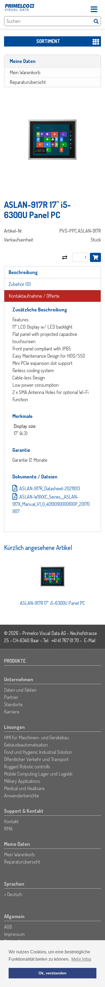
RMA (8, 829)
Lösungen (14, 727)
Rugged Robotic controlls (27, 766)
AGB (8, 927)
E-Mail (89, 640)
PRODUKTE (15, 661)
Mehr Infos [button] (81, 959)
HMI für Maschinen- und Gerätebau (36, 737)
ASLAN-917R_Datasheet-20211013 (49, 488)
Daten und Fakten (20, 690)
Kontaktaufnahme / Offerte (34, 296)
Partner (11, 697)
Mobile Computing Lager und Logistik (38, 774)
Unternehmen (18, 679)
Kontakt (11, 821)
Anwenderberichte (21, 795)
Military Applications (22, 781)
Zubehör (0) (20, 284)
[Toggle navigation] (94, 7)
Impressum (14, 934)
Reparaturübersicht (28, 82)
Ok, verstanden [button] (52, 973)
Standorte (13, 704)
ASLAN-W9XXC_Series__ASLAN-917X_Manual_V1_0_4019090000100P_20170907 (51, 504)
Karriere (11, 712)
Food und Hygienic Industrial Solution (38, 752)
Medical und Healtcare (24, 788)
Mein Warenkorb (25, 72)
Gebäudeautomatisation (26, 745)
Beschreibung (23, 272)
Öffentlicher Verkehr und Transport (36, 759)
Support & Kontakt (23, 811)
